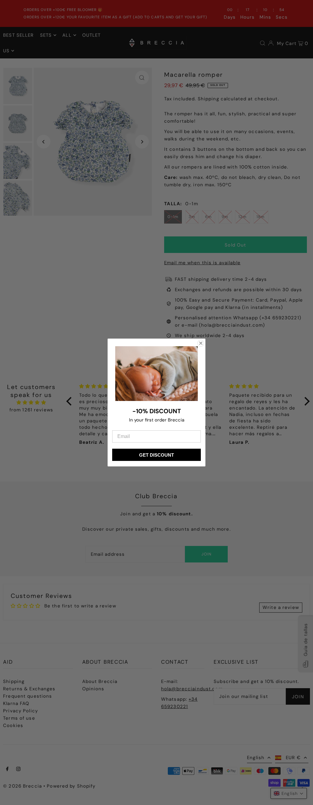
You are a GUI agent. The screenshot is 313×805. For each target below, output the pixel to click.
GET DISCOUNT (156, 455)
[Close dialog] (201, 343)
